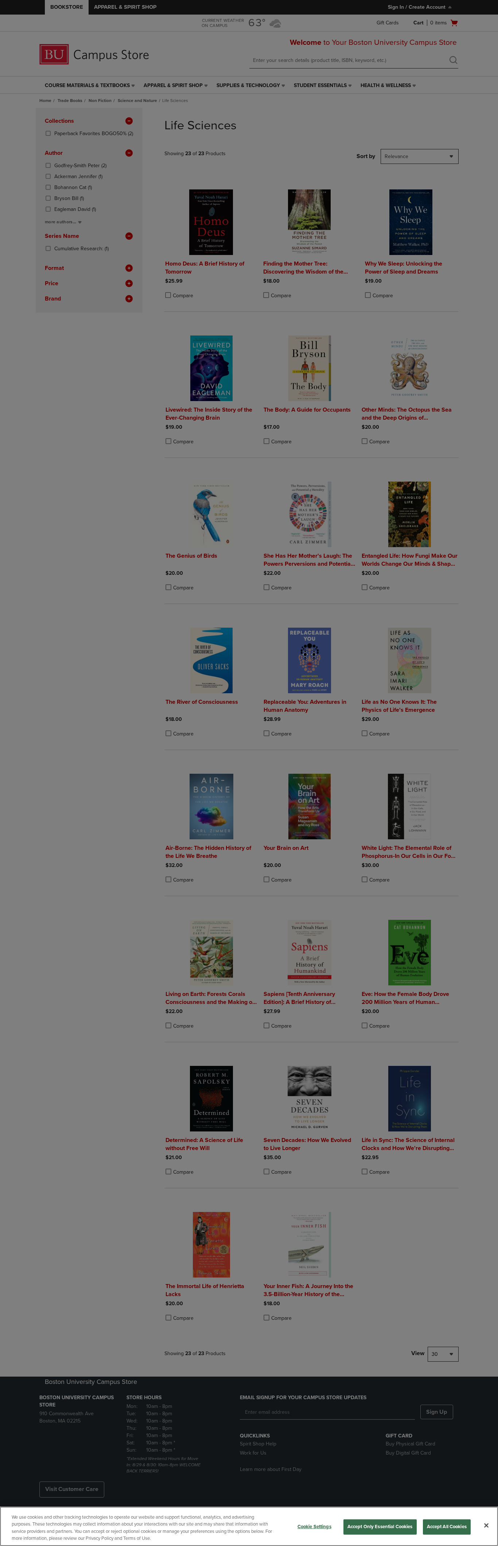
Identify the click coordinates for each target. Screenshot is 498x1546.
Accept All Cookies (447, 1527)
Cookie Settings (314, 1527)
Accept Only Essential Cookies (380, 1527)
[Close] (486, 1525)
